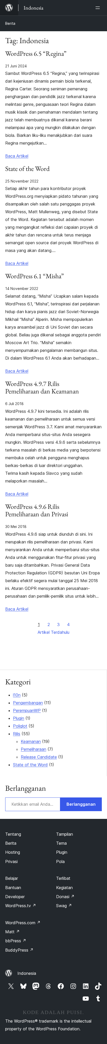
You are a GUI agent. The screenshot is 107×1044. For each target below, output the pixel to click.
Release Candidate (39, 757)
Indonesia (26, 973)
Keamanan (31, 741)
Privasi (11, 861)
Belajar (11, 878)
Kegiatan (64, 887)
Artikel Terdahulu (53, 632)
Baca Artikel (16, 156)
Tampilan (64, 834)
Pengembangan (28, 702)
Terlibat (63, 878)
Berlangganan (81, 804)
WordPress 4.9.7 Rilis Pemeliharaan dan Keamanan (42, 388)
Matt (12, 931)
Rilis (16, 733)
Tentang (13, 834)
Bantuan (13, 887)
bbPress (15, 940)
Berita (10, 23)
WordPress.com (23, 922)
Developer (15, 896)
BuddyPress (19, 950)
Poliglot (20, 726)
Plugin (18, 718)
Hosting (12, 852)
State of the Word (27, 169)
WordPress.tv (20, 905)
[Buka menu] (98, 7)
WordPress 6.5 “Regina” (35, 54)
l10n (17, 695)
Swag (64, 905)
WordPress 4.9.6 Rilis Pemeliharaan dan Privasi (36, 510)
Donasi (65, 896)
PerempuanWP (27, 710)
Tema (61, 843)
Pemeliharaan (33, 749)
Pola (60, 861)
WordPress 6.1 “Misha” (34, 276)
